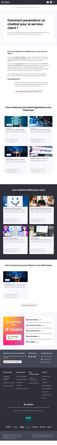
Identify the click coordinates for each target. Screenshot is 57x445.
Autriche (15, 407)
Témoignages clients (46, 385)
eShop (15, 410)
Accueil (4, 7)
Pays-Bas (27, 407)
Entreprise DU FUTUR (34, 383)
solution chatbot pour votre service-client (34, 75)
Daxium (30, 410)
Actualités (44, 379)
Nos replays (31, 342)
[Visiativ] (14, 2)
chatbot (27, 65)
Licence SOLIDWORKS (21, 379)
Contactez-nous (47, 359)
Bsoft (27, 410)
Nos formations (32, 320)
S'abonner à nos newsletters (12, 361)
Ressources (9, 7)
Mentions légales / (40, 436)
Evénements (45, 382)
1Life (22, 410)
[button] (13, 337)
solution (17, 63)
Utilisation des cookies (48, 436)
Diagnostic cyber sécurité (9, 382)
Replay (13, 7)
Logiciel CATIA (19, 382)
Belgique (19, 407)
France (23, 407)
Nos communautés (33, 325)
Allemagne (10, 407)
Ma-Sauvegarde (36, 410)
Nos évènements (33, 331)
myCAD (18, 410)
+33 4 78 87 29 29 (47, 356)
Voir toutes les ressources (28, 305)
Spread (41, 410)
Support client (46, 362)
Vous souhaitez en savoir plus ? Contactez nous (28, 91)
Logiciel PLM (19, 385)
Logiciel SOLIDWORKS (21, 376)
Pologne (31, 407)
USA (48, 407)
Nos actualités (32, 336)
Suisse (45, 407)
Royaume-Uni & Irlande (38, 407)
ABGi (24, 410)
